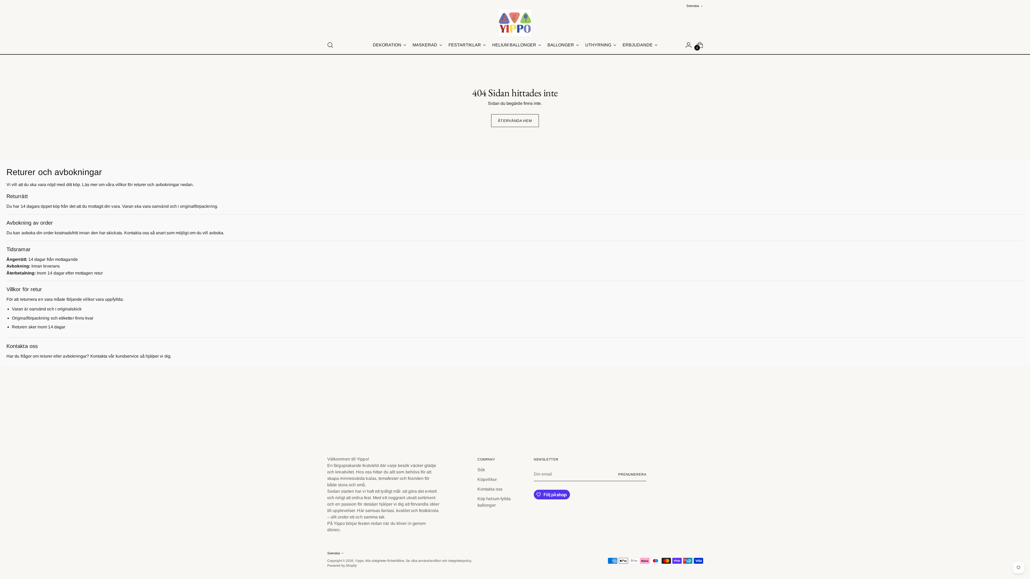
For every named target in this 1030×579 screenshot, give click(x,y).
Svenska (692, 6)
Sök (481, 469)
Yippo (359, 561)
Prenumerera (632, 474)
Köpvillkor (487, 479)
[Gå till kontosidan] (688, 45)
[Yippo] (515, 23)
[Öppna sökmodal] (330, 45)
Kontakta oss (489, 489)
